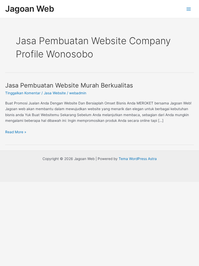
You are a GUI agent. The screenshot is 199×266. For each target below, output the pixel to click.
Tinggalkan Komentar (22, 93)
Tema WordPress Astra (138, 159)
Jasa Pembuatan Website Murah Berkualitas (69, 85)
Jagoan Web (29, 9)
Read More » (15, 131)
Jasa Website (55, 93)
